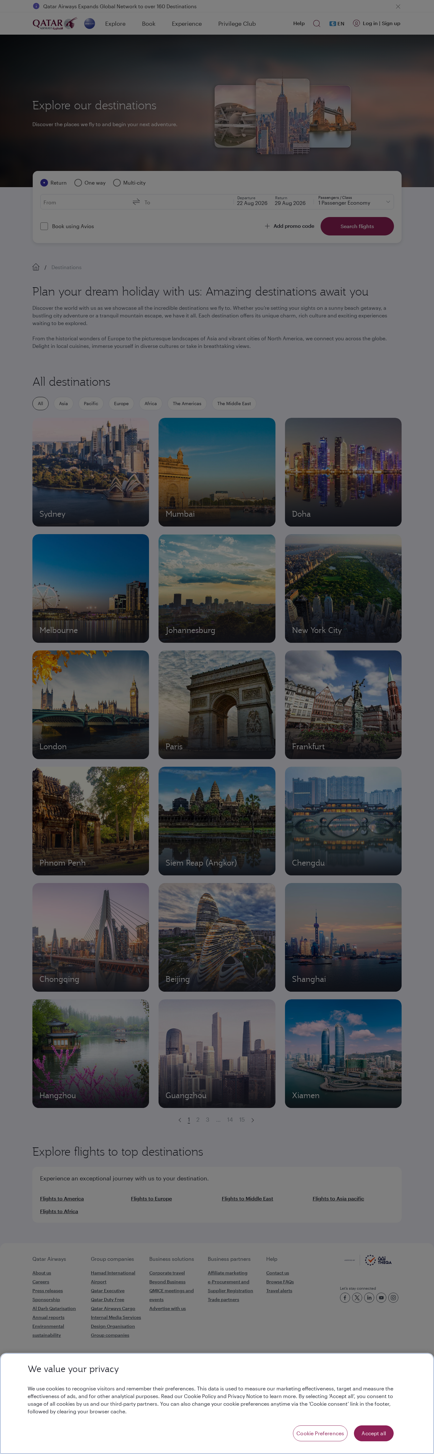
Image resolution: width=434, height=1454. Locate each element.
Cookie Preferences (320, 1433)
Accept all (374, 1433)
